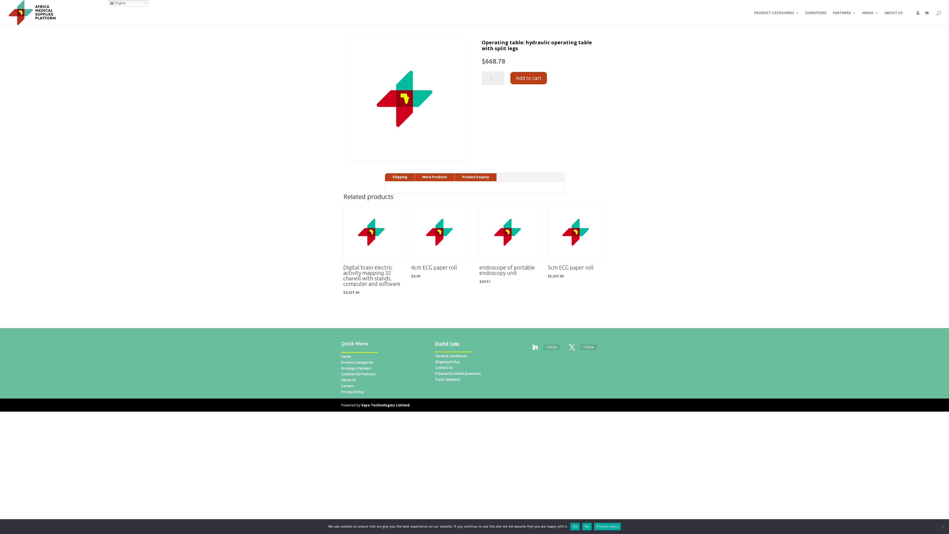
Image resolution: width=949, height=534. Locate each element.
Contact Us (444, 368)
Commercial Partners (358, 374)
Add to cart (528, 78)
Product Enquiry (475, 177)
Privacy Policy (352, 392)
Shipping (399, 177)
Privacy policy (607, 526)
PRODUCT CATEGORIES (774, 13)
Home (346, 356)
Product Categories (357, 362)
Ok (575, 526)
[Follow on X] (572, 347)
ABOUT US (893, 13)
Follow (551, 347)
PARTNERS (842, 13)
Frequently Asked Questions (458, 374)
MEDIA (867, 13)
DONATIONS (816, 13)
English (120, 3)
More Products (434, 177)
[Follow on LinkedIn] (535, 347)
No (587, 526)
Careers (347, 386)
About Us (348, 380)
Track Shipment (447, 379)
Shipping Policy (447, 362)
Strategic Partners (356, 368)
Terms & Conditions (451, 356)
